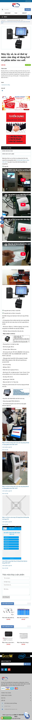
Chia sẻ (3, 88)
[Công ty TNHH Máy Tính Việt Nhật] (16, 679)
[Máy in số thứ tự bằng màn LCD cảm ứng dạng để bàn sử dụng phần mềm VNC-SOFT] (14, 424)
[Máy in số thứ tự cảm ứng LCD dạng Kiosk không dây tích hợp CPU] (16, 505)
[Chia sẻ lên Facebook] (2, 91)
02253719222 (7, 706)
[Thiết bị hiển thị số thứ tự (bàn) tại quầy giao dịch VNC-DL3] (23, 611)
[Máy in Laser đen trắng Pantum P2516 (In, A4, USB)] (23, 635)
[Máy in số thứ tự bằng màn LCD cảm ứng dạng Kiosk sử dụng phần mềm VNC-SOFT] (14, 468)
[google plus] (9, 669)
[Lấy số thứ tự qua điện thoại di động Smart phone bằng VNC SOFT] (11, 542)
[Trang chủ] (16, 5)
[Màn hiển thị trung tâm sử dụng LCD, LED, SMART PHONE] (8, 611)
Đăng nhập (7, 13)
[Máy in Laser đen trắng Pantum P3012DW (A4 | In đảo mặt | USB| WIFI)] (8, 635)
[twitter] (5, 669)
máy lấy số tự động (5, 84)
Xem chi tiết (5, 449)
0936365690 (7, 718)
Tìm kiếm (28, 9)
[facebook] (2, 669)
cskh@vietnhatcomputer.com (10, 709)
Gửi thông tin (6, 597)
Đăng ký (24, 13)
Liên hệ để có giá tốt (7, 447)
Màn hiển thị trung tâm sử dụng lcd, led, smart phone (14, 617)
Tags (2, 82)
